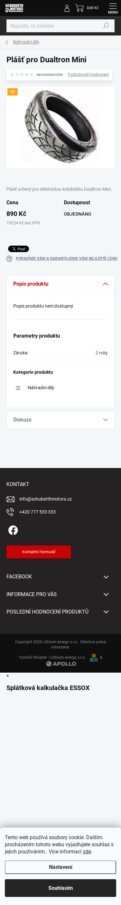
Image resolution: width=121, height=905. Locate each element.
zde (87, 852)
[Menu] (113, 8)
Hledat (106, 26)
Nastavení (60, 867)
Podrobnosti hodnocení (88, 74)
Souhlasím (60, 888)
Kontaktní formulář (38, 552)
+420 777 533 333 (37, 511)
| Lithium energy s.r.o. (66, 657)
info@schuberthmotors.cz (45, 499)
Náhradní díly (41, 387)
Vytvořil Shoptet (33, 657)
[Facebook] (12, 529)
